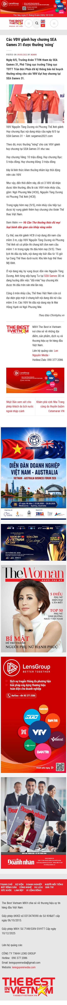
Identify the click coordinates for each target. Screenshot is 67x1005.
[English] (43, 21)
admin (34, 55)
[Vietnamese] (43, 25)
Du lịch (38, 887)
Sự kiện (19, 884)
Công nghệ (25, 887)
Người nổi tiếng (54, 884)
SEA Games (50, 276)
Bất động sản (9, 887)
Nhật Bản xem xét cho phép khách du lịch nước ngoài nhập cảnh (19, 406)
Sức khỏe (6, 890)
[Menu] (29, 23)
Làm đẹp (19, 890)
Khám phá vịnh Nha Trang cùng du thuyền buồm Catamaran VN (50, 406)
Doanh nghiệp (34, 884)
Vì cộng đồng (33, 890)
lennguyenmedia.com (24, 967)
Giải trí (49, 887)
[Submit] (37, 23)
